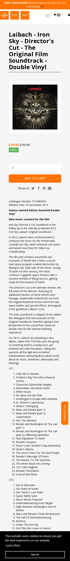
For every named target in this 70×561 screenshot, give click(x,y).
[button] (58, 14)
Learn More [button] (13, 545)
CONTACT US (64, 413)
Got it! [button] (35, 554)
